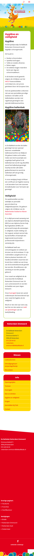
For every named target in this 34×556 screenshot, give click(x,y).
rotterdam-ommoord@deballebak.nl (13, 450)
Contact (7, 409)
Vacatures (5, 504)
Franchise (5, 507)
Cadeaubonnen (10, 360)
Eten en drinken (10, 394)
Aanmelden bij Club (11, 405)
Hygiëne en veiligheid (12, 398)
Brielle (4, 519)
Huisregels (8, 390)
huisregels (12, 293)
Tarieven (8, 386)
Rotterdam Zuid (7, 526)
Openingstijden (10, 382)
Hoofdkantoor (7, 510)
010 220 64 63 (10, 341)
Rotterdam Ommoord (9, 523)
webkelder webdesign (17, 544)
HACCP (7, 81)
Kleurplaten (9, 370)
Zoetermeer (6, 529)
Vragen (7, 401)
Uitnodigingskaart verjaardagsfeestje (11, 365)
